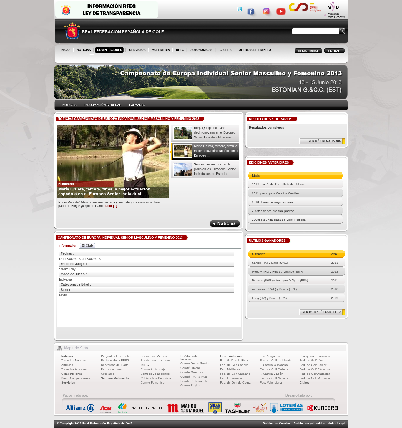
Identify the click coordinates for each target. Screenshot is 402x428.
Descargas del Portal (115, 364)
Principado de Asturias (315, 356)
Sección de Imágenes (155, 360)
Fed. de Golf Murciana (315, 378)
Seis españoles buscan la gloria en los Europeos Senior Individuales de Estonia (215, 168)
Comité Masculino (192, 372)
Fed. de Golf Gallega (274, 369)
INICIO (65, 50)
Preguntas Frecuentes (116, 356)
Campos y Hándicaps (155, 373)
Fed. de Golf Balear (313, 364)
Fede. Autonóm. (231, 356)
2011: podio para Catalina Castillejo (276, 193)
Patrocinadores (111, 369)
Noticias (67, 356)
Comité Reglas (190, 385)
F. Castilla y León (271, 373)
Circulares (107, 373)
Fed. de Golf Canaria (234, 364)
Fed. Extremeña (231, 378)
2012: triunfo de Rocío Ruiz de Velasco (278, 184)
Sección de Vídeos (154, 356)
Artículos (67, 364)
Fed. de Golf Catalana (235, 373)
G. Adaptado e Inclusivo (190, 357)
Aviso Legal (336, 423)
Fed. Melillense (230, 369)
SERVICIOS (136, 50)
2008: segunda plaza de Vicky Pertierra (279, 219)
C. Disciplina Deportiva (156, 378)
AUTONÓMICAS (201, 50)
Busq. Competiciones (75, 378)
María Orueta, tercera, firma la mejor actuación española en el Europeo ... (216, 150)
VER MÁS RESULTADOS (325, 141)
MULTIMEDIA (159, 50)
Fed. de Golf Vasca (313, 360)
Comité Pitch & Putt (193, 376)
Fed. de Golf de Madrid (275, 360)
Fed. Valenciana (271, 382)
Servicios (68, 382)
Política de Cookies (277, 423)
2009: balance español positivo (273, 211)
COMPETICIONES (109, 50)
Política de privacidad (309, 423)
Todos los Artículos (74, 369)
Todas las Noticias (73, 360)
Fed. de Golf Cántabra (315, 369)
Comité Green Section (195, 363)
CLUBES (226, 50)
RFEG (179, 50)
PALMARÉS (137, 105)
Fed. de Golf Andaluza (315, 373)
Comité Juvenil (190, 367)
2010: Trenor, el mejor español (272, 202)
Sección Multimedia (115, 378)
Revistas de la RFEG (115, 360)
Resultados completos (266, 127)
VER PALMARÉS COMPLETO (322, 312)
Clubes (305, 382)
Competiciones (72, 373)
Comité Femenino (153, 382)
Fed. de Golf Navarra (274, 378)
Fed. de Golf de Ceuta (235, 382)
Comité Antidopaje (153, 369)
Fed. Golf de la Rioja (234, 360)
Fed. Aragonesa (271, 356)
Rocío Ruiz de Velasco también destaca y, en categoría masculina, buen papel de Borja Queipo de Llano (109, 204)
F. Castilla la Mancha (274, 364)
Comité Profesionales (194, 381)
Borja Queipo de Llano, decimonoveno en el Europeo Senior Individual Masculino (214, 132)
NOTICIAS (82, 50)
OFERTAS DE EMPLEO (255, 50)
